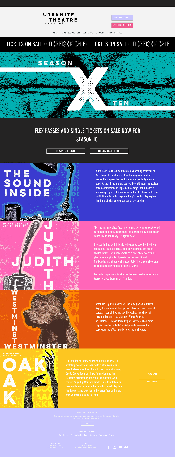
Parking (84, 435)
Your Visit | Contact (107, 435)
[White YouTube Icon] (120, 447)
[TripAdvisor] (126, 447)
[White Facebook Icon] (109, 447)
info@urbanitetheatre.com (86, 447)
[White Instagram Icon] (115, 447)
